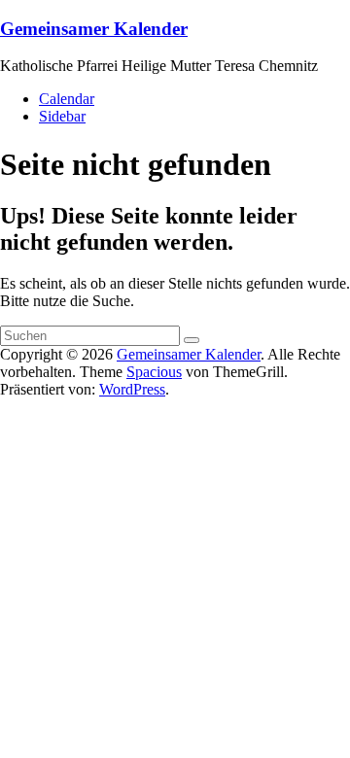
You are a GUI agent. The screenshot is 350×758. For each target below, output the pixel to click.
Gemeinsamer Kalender (94, 28)
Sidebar (62, 116)
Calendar (66, 98)
